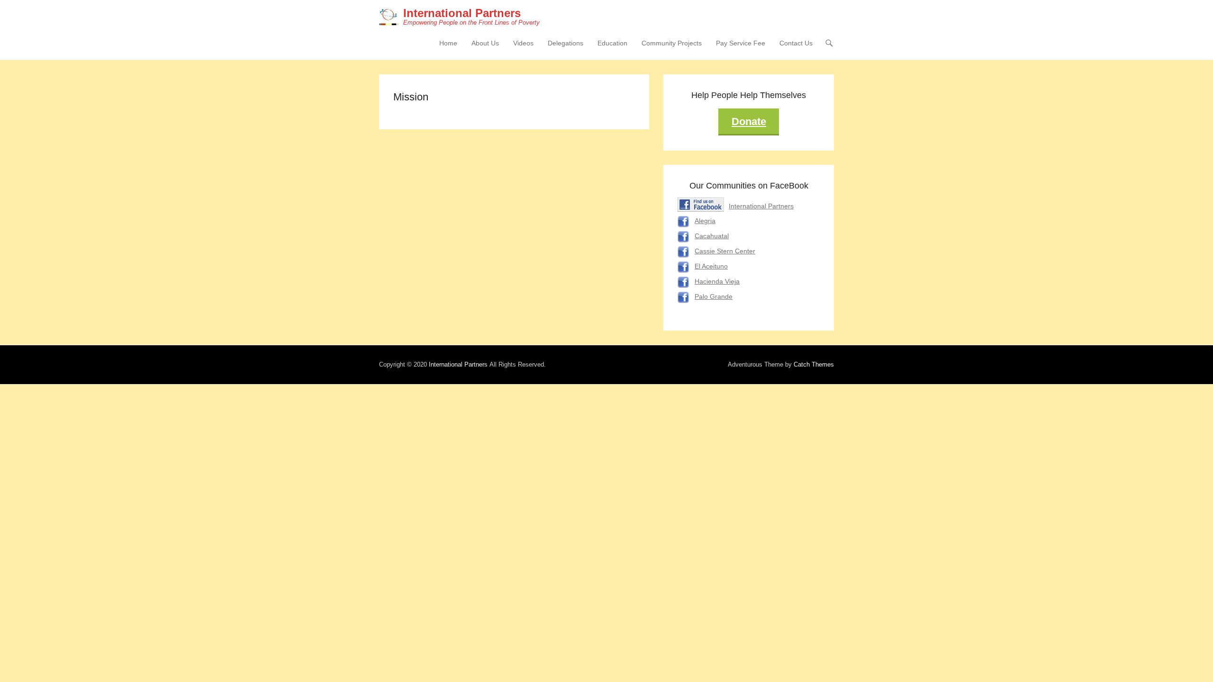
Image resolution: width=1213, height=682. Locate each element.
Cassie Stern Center (725, 251)
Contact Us (796, 43)
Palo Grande (714, 296)
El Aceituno (711, 266)
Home (448, 43)
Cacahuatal (712, 236)
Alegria (705, 220)
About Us (485, 43)
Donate (749, 121)
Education (612, 43)
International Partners (462, 13)
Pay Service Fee (740, 43)
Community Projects (672, 43)
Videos (523, 43)
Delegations (565, 43)
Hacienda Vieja (717, 281)
